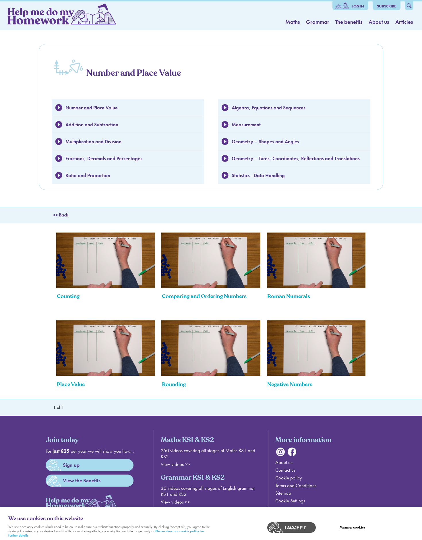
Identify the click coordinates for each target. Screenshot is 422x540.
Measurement (246, 124)
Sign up (71, 465)
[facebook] (292, 455)
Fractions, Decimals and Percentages (103, 158)
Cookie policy (288, 478)
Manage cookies (352, 527)
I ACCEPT (295, 527)
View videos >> (175, 464)
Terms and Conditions (295, 486)
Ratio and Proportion (87, 175)
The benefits (349, 22)
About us (379, 22)
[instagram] (280, 455)
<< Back (60, 215)
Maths (292, 22)
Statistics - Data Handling (258, 175)
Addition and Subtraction (91, 124)
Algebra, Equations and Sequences (268, 107)
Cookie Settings (290, 501)
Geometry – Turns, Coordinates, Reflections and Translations (296, 158)
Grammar (317, 22)
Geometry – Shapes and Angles (265, 141)
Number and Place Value (91, 107)
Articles (404, 22)
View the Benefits (81, 480)
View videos (172, 502)
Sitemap (283, 493)
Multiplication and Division (93, 141)
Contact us (285, 470)
